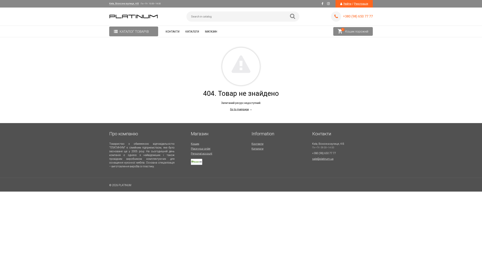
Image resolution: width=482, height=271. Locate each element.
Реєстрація (361, 3)
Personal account (201, 153)
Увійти (347, 3)
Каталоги (192, 31)
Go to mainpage (239, 109)
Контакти (172, 31)
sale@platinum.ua (322, 158)
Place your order (200, 148)
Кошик (195, 143)
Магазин (211, 31)
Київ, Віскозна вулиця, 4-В (124, 3)
